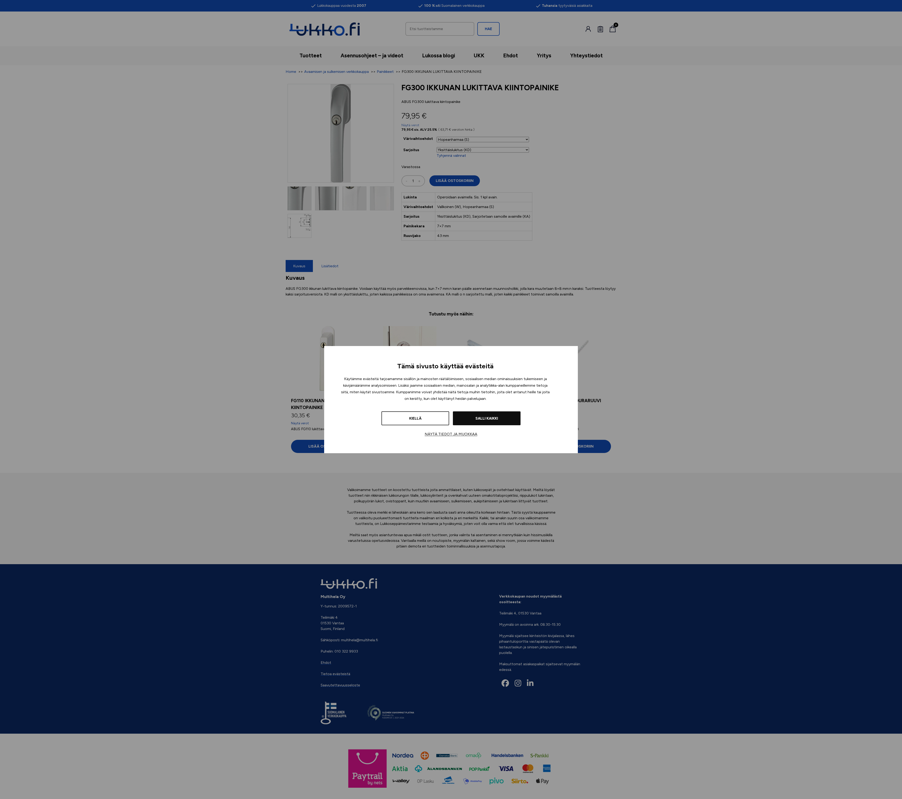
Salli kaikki (486, 418)
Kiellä (415, 418)
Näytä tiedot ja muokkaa (451, 434)
